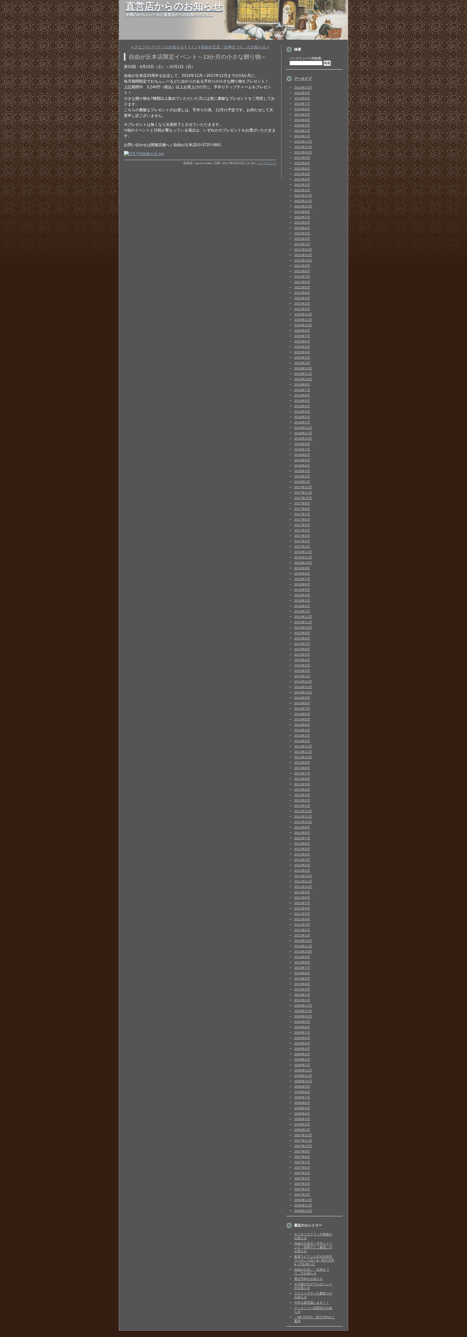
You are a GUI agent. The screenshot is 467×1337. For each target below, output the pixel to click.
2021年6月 (302, 282)
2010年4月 (302, 984)
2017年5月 (302, 525)
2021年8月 (302, 271)
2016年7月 (302, 579)
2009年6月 (302, 1038)
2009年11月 (303, 1011)
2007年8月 (302, 1156)
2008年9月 (302, 1086)
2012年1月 (302, 870)
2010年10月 (303, 951)
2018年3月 (302, 471)
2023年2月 (302, 190)
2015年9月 (302, 633)
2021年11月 (303, 255)
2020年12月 (303, 314)
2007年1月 (302, 1194)
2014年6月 (302, 714)
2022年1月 (302, 244)
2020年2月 (302, 363)
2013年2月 (302, 800)
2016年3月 (302, 600)
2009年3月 (302, 1054)
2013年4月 (302, 789)
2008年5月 (302, 1108)
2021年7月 (302, 276)
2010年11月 (303, 946)
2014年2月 (302, 735)
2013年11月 (303, 751)
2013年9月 (302, 762)
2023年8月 (302, 163)
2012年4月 (302, 854)
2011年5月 (302, 913)
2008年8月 (302, 1092)
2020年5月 (302, 346)
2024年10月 (303, 87)
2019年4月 (302, 406)
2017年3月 (302, 535)
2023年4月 (302, 179)
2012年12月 (303, 811)
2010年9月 (302, 957)
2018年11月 (303, 433)
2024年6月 (302, 109)
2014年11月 (303, 687)
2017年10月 (303, 498)
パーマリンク (266, 163)
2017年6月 (302, 519)
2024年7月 (302, 103)
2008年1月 (302, 1129)
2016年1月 (302, 611)
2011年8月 (302, 897)
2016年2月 (302, 606)
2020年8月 (302, 330)
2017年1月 (302, 546)
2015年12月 (303, 616)
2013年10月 (303, 757)
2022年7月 (302, 217)
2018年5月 (302, 460)
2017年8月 (302, 508)
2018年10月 (303, 438)
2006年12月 (303, 1200)
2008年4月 (302, 1113)
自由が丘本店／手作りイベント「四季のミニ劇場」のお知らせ (313, 1247)
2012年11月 (303, 816)
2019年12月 (303, 368)
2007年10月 (303, 1146)
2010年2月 (302, 994)
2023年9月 (302, 157)
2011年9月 (302, 892)
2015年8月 (302, 638)
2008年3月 (302, 1119)
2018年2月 (302, 476)
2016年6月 (302, 584)
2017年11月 (303, 492)
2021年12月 (303, 249)
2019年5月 (302, 400)
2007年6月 (302, 1167)
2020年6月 (302, 341)
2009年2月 (302, 1059)
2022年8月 (302, 211)
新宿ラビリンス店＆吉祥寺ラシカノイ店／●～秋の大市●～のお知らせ (314, 1260)
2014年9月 (302, 697)
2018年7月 (302, 449)
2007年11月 (303, 1140)
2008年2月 (302, 1124)
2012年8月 (302, 832)
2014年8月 (302, 703)
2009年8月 (302, 1027)
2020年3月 (302, 357)
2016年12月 (303, 552)
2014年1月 (302, 741)
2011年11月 (303, 881)
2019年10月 (303, 379)
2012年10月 (303, 822)
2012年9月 (302, 827)
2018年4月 (302, 465)
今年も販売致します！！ (311, 1302)
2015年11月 (303, 622)
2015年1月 (302, 676)
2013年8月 (302, 768)
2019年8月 (302, 384)
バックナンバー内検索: (305, 58)
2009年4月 (302, 1048)
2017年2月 (302, 541)
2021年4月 (302, 292)
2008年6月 (302, 1102)
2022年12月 (303, 195)
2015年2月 (302, 670)
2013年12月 (303, 746)
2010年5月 (302, 978)
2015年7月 (302, 643)
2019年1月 (302, 422)
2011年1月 (302, 935)
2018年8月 (302, 444)
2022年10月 (303, 206)
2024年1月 (302, 136)
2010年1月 (302, 1000)
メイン (192, 47)
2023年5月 (302, 174)
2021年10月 (303, 260)
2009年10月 (303, 1016)
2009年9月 (302, 1021)
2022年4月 (302, 228)
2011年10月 (303, 886)
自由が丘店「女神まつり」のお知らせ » (235, 47)
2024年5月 (302, 114)
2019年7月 (302, 390)
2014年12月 (303, 681)
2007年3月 (302, 1183)
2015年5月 (302, 654)
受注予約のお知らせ (308, 1278)
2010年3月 (302, 989)
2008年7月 (302, 1097)
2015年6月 (302, 649)
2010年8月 (302, 962)
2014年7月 (302, 708)
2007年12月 (303, 1135)
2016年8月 (302, 573)
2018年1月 (302, 481)
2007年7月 (302, 1162)
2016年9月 (302, 568)
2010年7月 (302, 967)
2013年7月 (302, 773)
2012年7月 (302, 838)
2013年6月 (302, 778)
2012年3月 (302, 859)
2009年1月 (302, 1065)
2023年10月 (303, 152)
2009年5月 (302, 1043)
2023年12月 (303, 141)
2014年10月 (303, 692)
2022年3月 (302, 233)
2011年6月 (302, 908)
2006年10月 (303, 1210)
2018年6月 (302, 454)
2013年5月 (302, 784)
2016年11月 (303, 557)
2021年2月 (302, 303)
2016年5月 (302, 589)
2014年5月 (302, 719)
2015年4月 (302, 660)
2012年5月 (302, 849)
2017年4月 (302, 530)
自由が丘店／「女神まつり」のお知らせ (311, 1271)
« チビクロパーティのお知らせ (157, 47)
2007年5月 (302, 1173)
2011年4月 (302, 919)
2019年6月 (302, 395)
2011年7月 (302, 903)
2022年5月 (302, 222)
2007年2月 (302, 1189)
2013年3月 (302, 795)
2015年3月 (302, 665)
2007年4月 (302, 1178)
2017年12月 (303, 487)
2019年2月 (302, 417)
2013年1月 (302, 805)
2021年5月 (302, 287)
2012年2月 (302, 865)
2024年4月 (302, 120)
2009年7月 (302, 1032)
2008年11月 (303, 1075)
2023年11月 (303, 147)
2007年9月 (302, 1151)
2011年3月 (302, 924)
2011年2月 (302, 930)
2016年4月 (302, 595)
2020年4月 (302, 352)
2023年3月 (302, 184)
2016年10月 (303, 562)
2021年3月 (302, 298)
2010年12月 (303, 940)
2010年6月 (302, 973)
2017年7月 (302, 514)
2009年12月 (303, 1005)
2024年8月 (302, 98)
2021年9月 (302, 265)
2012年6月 (302, 843)
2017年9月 (302, 503)
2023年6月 (302, 168)
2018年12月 (303, 427)
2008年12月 (303, 1070)
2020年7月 (302, 336)
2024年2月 (302, 130)
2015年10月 (303, 627)
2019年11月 (303, 373)
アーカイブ (303, 78)
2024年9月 (302, 93)
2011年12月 (303, 876)
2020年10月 (303, 325)
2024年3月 (302, 125)
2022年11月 (303, 201)
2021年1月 (302, 309)
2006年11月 (303, 1205)
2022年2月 (302, 238)
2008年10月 (303, 1081)
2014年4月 (302, 724)
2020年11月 (303, 319)
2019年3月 (302, 411)
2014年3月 (302, 730)
